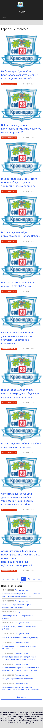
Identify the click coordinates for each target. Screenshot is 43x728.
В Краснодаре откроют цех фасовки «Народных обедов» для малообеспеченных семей (21, 393)
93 (13, 579)
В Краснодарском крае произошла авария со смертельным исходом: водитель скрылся (20, 669)
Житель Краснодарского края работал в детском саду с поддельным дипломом (19, 658)
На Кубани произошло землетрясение (18, 679)
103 (21, 582)
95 (23, 579)
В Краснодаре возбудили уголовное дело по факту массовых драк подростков (21, 594)
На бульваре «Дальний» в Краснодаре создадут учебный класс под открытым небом (19, 75)
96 (29, 579)
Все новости (21, 697)
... (8, 579)
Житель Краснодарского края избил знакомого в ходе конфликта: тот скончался (20, 688)
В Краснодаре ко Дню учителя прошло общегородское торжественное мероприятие (19, 182)
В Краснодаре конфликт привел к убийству (20, 637)
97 (34, 579)
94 (18, 579)
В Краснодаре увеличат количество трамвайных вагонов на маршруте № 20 (21, 128)
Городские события (9, 84)
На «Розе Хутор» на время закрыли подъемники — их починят (16, 605)
